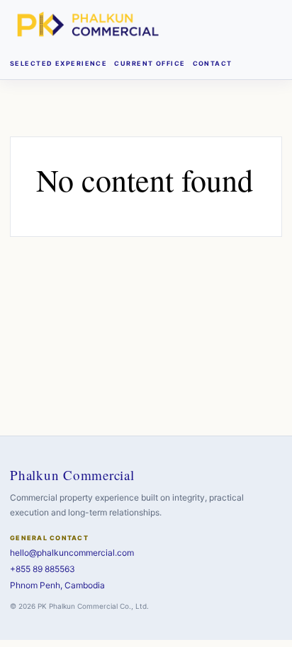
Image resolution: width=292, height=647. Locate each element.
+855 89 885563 (42, 569)
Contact (212, 63)
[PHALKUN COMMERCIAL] (88, 24)
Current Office (149, 63)
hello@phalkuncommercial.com (72, 552)
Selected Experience (58, 63)
